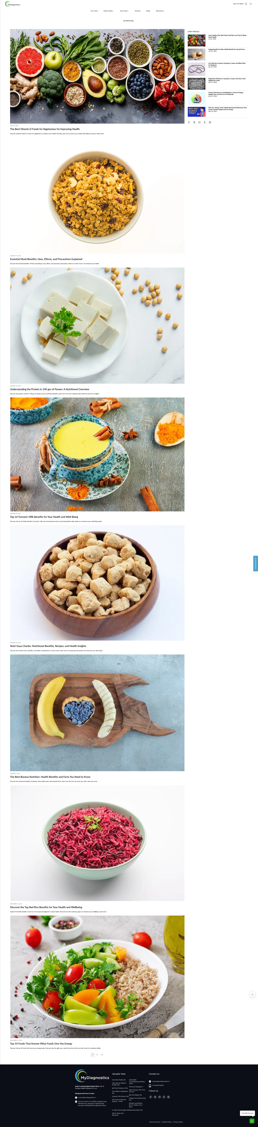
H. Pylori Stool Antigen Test (120, 1110)
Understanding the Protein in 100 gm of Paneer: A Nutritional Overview (49, 389)
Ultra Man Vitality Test (119, 1080)
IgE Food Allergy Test (135, 1095)
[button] (255, 563)
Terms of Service (155, 1122)
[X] (194, 122)
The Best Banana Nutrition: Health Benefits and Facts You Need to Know (50, 777)
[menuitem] (94, 11)
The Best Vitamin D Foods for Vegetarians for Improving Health (45, 129)
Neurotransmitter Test (136, 1110)
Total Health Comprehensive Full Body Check (137, 1081)
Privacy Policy (178, 1122)
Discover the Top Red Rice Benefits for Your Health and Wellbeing (46, 907)
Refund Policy (167, 1122)
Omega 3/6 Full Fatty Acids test (137, 1099)
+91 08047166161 (158, 1085)
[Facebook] (189, 122)
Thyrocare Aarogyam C (136, 1087)
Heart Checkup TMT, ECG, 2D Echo (137, 1091)
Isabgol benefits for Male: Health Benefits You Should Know (226, 49)
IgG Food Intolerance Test (120, 1088)
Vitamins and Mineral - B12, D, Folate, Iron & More (136, 1105)
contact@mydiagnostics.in (87, 1097)
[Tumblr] (204, 122)
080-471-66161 (238, 4)
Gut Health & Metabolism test (120, 1092)
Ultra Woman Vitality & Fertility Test (119, 1084)
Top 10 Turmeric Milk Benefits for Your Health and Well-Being (44, 517)
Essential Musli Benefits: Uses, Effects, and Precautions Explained (46, 259)
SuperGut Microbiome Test (120, 1096)
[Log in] (245, 3)
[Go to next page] (101, 1054)
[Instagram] (199, 122)
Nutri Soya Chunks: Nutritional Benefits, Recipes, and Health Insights (48, 646)
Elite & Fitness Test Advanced (118, 1114)
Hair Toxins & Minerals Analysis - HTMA (119, 1100)
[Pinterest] (210, 122)
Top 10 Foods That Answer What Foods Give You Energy (41, 1043)
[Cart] (250, 3)
